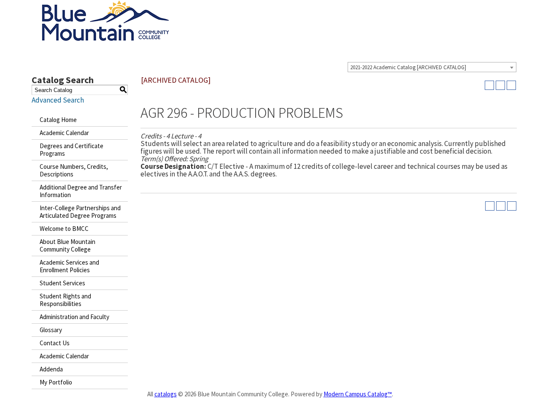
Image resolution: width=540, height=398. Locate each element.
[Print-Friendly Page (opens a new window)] (500, 85)
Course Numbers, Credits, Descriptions (74, 170)
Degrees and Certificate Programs (71, 149)
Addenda (51, 369)
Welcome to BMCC (64, 229)
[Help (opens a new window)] (511, 85)
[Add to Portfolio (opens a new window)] (489, 85)
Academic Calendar (64, 133)
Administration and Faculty (74, 317)
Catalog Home (58, 120)
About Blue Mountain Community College (67, 245)
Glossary (51, 330)
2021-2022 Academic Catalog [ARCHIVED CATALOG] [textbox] (408, 67)
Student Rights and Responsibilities (65, 300)
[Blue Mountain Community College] (105, 5)
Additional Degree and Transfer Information (81, 191)
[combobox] (432, 67)
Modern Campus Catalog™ (358, 394)
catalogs (165, 394)
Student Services (62, 283)
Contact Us (55, 343)
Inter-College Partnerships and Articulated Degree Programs (80, 211)
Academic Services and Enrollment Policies (69, 266)
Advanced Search (58, 100)
